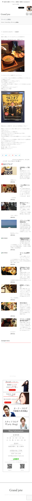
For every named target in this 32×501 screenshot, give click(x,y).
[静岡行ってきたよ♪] (9, 288)
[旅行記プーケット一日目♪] (9, 206)
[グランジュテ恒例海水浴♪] (9, 223)
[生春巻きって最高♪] (9, 170)
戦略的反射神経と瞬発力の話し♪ (25, 239)
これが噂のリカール (25, 185)
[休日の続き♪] (9, 306)
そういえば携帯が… (25, 253)
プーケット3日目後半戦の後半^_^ (25, 319)
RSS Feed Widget (13, 376)
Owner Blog (7, 22)
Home (2, 22)
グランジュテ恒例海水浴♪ (25, 221)
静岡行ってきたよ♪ (25, 286)
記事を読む (12, 182)
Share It (17, 31)
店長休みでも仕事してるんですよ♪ (25, 269)
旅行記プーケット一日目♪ (25, 203)
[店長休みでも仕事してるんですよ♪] (9, 270)
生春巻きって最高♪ (25, 168)
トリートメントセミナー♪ (18, 159)
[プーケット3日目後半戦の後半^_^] (9, 322)
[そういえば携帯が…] (4, 252)
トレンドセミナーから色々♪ (14, 161)
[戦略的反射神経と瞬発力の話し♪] (4, 238)
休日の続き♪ (23, 303)
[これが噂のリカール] (9, 188)
